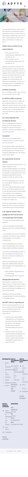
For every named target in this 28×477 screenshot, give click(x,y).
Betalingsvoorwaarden (7, 382)
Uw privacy (7, 373)
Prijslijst (7, 380)
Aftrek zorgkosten (19, 275)
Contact (7, 385)
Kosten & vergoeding (7, 365)
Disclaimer (7, 377)
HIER (18, 94)
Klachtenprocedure (7, 369)
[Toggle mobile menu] (25, 6)
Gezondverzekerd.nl (9, 131)
